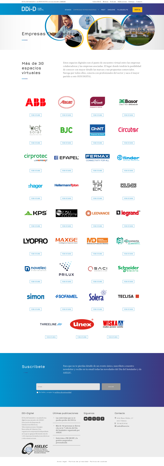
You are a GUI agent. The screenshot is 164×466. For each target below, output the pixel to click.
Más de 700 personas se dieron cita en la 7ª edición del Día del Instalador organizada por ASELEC (68, 429)
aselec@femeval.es (123, 426)
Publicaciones (122, 2)
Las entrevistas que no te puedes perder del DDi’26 (66, 419)
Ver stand (35, 115)
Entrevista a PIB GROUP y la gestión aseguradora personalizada (67, 440)
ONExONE (111, 10)
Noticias (105, 2)
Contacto (139, 2)
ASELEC (63, 2)
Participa (131, 2)
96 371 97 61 (123, 423)
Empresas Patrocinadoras (84, 10)
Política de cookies (98, 461)
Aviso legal (62, 461)
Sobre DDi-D (97, 2)
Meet (103, 10)
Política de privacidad (78, 461)
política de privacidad (63, 392)
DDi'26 (137, 9)
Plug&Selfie (122, 10)
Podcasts (113, 2)
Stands (68, 10)
